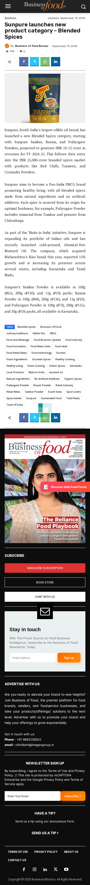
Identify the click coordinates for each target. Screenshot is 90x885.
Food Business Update (47, 339)
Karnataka (76, 365)
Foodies (61, 352)
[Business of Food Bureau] (8, 46)
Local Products (15, 372)
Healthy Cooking (65, 359)
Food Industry (74, 339)
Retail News (13, 391)
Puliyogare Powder (17, 385)
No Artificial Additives (47, 378)
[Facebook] (23, 61)
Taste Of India (14, 404)
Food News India (41, 346)
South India (55, 391)
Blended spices (27, 326)
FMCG (53, 333)
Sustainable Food (51, 398)
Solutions (10, 18)
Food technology (42, 352)
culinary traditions (17, 333)
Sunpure (31, 398)
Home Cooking (36, 365)
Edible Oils (39, 333)
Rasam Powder (42, 385)
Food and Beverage (17, 339)
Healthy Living (14, 365)
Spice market (13, 398)
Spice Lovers (73, 391)
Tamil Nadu (73, 398)
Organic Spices (73, 378)
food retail (61, 346)
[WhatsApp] (45, 61)
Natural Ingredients (18, 378)
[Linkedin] (55, 61)
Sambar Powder (34, 391)
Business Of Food (50, 326)
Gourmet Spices (41, 359)
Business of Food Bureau (31, 46)
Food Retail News (16, 352)
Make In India (37, 372)
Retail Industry (64, 385)
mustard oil (56, 372)
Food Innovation (16, 346)
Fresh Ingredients (16, 359)
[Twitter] (34, 61)
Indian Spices (57, 365)
